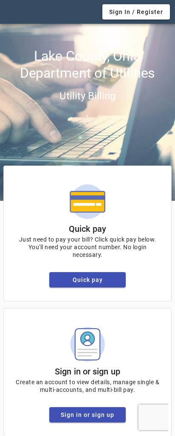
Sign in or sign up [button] (87, 414)
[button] (136, 12)
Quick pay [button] (88, 279)
